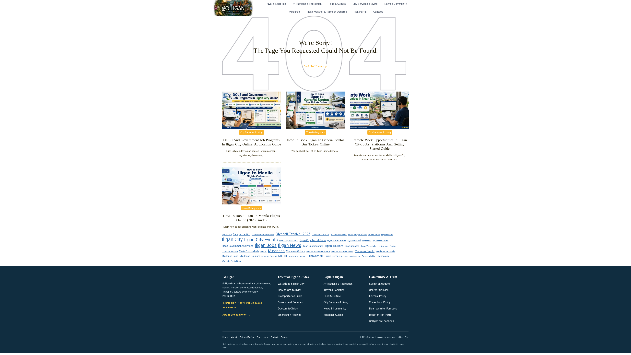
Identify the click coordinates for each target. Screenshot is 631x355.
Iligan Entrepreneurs (336, 240)
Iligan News (289, 245)
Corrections (262, 337)
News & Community (395, 3)
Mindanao (294, 11)
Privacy (284, 337)
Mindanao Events (364, 251)
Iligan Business (387, 235)
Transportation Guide (290, 296)
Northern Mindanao (297, 256)
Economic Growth (339, 234)
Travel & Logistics (275, 3)
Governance (374, 234)
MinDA (263, 251)
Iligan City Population (288, 240)
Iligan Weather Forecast (383, 308)
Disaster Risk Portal (380, 314)
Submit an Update (379, 283)
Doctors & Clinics (288, 308)
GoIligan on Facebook (381, 321)
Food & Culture (337, 3)
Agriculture (227, 234)
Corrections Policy (379, 302)
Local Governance (230, 251)
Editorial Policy (377, 296)
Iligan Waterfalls (368, 246)
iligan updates (352, 246)
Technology (382, 256)
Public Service (332, 256)
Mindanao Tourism (250, 256)
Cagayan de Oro (241, 234)
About (234, 337)
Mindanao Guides (333, 314)
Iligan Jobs (266, 245)
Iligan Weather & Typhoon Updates (327, 11)
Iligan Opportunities (313, 246)
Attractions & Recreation (307, 3)
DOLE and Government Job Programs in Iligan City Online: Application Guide (251, 142)
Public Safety (315, 256)
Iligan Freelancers (380, 240)
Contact (378, 11)
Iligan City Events (261, 239)
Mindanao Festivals (385, 251)
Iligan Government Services (237, 246)
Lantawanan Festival (387, 246)
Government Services (290, 302)
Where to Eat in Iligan (231, 261)
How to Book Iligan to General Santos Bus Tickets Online (315, 142)
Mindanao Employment (342, 251)
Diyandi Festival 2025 (293, 234)
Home (225, 337)
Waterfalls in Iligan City (291, 283)
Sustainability (368, 256)
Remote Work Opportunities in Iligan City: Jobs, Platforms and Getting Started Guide (379, 144)
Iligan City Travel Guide (313, 240)
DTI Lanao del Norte (320, 234)
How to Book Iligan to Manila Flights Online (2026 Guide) (251, 218)
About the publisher (236, 314)
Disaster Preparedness (263, 234)
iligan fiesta (366, 240)
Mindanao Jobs (230, 256)
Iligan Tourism (334, 246)
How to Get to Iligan (289, 290)
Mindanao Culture (295, 251)
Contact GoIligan (378, 290)
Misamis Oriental (269, 256)
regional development (350, 256)
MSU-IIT (282, 256)
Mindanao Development (318, 251)
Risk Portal (360, 11)
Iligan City (232, 239)
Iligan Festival (354, 240)
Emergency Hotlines (357, 234)
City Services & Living (365, 3)
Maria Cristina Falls (249, 251)
